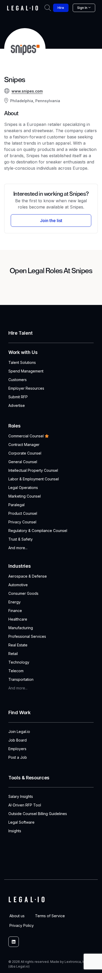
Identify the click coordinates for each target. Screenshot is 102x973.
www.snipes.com (27, 91)
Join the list (51, 220)
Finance (15, 610)
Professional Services (27, 636)
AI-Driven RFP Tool (24, 805)
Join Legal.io (19, 731)
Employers (17, 748)
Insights (14, 831)
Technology (18, 662)
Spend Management (25, 371)
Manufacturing (20, 628)
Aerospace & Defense (27, 576)
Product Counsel (22, 513)
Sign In (82, 8)
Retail (13, 653)
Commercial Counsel (26, 436)
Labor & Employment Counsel (33, 479)
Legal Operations (23, 487)
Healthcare (17, 619)
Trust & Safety (20, 539)
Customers (17, 379)
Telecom (16, 671)
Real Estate (17, 645)
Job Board (17, 740)
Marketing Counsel (24, 496)
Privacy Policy (21, 925)
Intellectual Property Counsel (33, 470)
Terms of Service (50, 916)
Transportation (20, 679)
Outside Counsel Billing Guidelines (37, 813)
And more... (17, 548)
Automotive (18, 585)
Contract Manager (23, 444)
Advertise (16, 405)
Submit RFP (18, 397)
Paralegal (16, 505)
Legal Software (21, 822)
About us (17, 916)
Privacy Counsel (22, 522)
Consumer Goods (23, 593)
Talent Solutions (22, 362)
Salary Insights (20, 796)
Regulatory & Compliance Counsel (37, 530)
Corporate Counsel (24, 453)
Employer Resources (26, 388)
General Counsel (22, 462)
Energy (14, 602)
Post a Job (17, 757)
